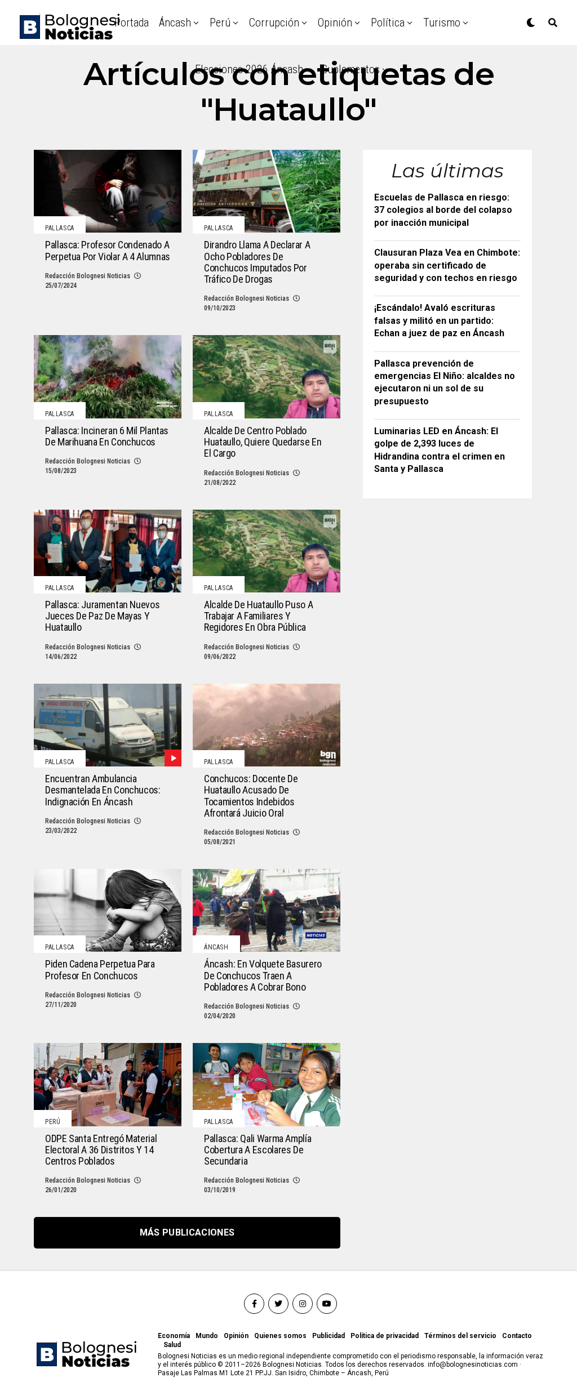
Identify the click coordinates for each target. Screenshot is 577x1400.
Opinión (335, 22)
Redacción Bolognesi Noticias (87, 276)
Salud (172, 1345)
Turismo (441, 22)
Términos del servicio (460, 1336)
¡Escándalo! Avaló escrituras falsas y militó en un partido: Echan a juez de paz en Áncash (439, 320)
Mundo (207, 1336)
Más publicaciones (187, 1232)
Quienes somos (280, 1336)
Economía (174, 1336)
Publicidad (328, 1336)
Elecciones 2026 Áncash (249, 69)
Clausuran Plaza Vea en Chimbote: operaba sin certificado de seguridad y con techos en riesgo (447, 265)
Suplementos (351, 69)
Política (388, 22)
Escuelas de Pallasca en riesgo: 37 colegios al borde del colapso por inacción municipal (443, 210)
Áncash (175, 22)
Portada (131, 22)
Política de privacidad (384, 1336)
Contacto (517, 1336)
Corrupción (274, 22)
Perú (220, 22)
